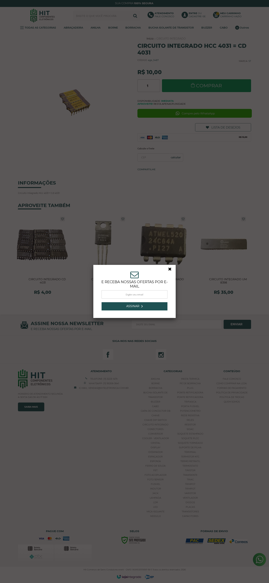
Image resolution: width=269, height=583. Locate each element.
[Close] (171, 270)
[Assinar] (134, 306)
